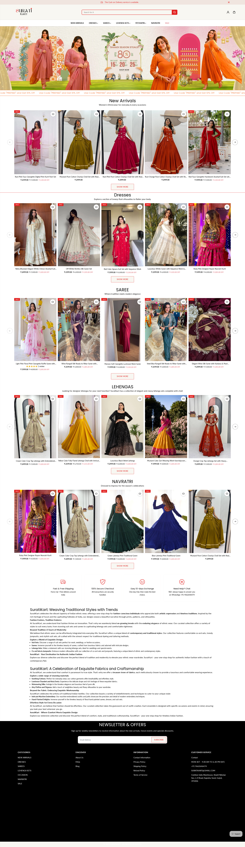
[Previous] (10, 142)
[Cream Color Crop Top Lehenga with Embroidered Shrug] (35, 426)
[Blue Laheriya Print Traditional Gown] (166, 521)
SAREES (106, 23)
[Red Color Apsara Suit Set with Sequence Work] (122, 234)
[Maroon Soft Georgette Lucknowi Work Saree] (122, 329)
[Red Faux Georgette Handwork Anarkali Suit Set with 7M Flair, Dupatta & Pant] (209, 142)
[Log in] (228, 12)
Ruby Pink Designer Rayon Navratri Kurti (210, 269)
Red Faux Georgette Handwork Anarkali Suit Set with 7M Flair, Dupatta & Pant (209, 177)
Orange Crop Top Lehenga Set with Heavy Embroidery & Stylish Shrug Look (209, 461)
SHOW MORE (122, 187)
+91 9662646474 (199, 766)
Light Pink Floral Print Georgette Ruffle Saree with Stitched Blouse (35, 364)
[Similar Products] (53, 114)
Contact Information (141, 757)
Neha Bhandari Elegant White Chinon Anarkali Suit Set (35, 269)
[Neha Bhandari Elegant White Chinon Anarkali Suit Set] (35, 234)
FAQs (78, 762)
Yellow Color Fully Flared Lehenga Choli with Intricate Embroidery (79, 461)
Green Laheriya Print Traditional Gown (122, 556)
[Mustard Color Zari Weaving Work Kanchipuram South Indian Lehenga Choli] (166, 426)
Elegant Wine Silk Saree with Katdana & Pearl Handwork (210, 364)
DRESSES (93, 23)
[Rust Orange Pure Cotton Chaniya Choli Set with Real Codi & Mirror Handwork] (166, 142)
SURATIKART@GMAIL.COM (203, 770)
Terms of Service (140, 775)
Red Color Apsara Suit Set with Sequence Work (122, 269)
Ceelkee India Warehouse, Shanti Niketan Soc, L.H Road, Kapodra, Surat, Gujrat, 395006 (208, 778)
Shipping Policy (139, 766)
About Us (79, 757)
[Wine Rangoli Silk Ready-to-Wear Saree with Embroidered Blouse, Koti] (79, 329)
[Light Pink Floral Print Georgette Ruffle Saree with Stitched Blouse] (35, 329)
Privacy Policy (139, 762)
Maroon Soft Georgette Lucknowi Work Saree (123, 364)
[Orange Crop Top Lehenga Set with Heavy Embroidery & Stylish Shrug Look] (209, 426)
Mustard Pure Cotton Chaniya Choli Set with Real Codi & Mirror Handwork (79, 177)
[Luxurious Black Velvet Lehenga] (122, 426)
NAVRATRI (155, 23)
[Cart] (234, 12)
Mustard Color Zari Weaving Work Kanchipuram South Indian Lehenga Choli (166, 461)
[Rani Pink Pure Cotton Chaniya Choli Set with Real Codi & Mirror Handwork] (122, 142)
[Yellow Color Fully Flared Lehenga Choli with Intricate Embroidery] (79, 426)
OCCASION (140, 23)
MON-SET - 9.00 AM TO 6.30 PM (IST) (208, 762)
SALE (167, 23)
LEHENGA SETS (122, 23)
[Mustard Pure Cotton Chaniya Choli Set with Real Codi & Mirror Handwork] (79, 142)
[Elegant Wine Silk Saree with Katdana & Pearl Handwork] (209, 329)
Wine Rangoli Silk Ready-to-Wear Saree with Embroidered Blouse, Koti (79, 364)
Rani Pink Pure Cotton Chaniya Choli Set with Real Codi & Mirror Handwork (122, 177)
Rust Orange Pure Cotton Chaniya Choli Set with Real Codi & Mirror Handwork (166, 177)
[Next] (235, 142)
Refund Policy (139, 770)
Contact (194, 757)
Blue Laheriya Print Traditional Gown (166, 556)
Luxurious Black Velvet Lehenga (122, 461)
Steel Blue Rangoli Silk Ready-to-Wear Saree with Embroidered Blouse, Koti (166, 364)
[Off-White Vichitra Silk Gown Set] (79, 234)
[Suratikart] (24, 12)
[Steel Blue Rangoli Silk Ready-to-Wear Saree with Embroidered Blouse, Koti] (166, 329)
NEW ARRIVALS (77, 23)
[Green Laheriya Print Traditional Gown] (122, 521)
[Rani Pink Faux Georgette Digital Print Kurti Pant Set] (35, 142)
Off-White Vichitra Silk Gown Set (79, 269)
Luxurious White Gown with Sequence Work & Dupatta (166, 269)
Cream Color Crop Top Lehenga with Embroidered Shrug (35, 461)
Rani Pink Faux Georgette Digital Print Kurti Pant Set (35, 177)
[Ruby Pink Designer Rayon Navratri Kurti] (209, 234)
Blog (77, 766)
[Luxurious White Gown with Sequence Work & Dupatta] (166, 234)
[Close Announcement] (229, 2)
